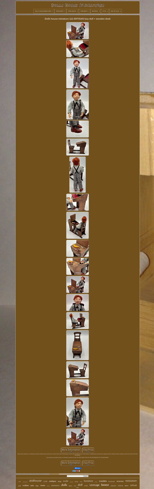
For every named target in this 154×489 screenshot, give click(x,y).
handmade (111, 481)
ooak (86, 485)
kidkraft (120, 485)
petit (19, 485)
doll (80, 485)
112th (45, 481)
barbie (76, 481)
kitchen (70, 485)
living (96, 481)
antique (52, 481)
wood (48, 485)
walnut (26, 485)
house (105, 484)
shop (59, 481)
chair (19, 481)
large (37, 485)
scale (65, 480)
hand (81, 481)
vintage (94, 485)
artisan (133, 485)
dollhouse (35, 480)
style (75, 485)
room (42, 485)
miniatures (55, 485)
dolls (64, 484)
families (71, 481)
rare (77, 487)
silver (127, 485)
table (32, 485)
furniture (88, 480)
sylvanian (25, 481)
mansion (113, 485)
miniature (131, 480)
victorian (120, 481)
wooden (103, 481)
